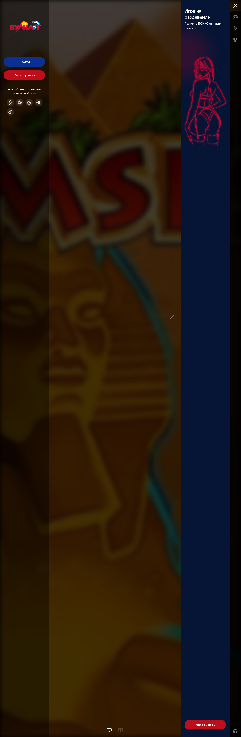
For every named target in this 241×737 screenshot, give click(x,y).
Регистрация (24, 75)
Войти (24, 61)
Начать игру (205, 724)
